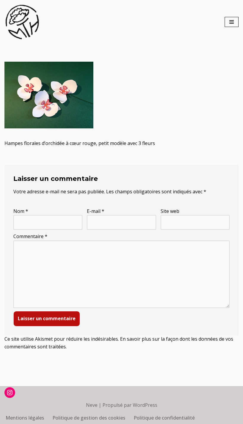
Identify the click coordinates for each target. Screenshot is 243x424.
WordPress (145, 405)
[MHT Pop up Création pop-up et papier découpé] (22, 22)
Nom (20, 211)
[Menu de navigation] (232, 22)
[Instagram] (9, 392)
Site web (170, 211)
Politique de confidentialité (164, 418)
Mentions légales (25, 418)
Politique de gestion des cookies (88, 418)
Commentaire (30, 236)
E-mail (95, 211)
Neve (91, 405)
